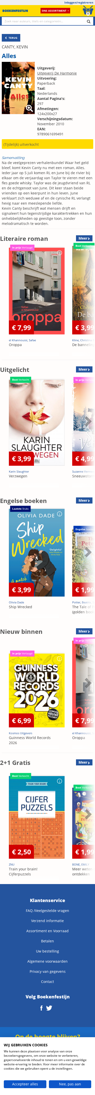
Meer (83, 238)
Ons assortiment (54, 10)
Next (87, 302)
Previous (5, 302)
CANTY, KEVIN (15, 47)
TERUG (12, 38)
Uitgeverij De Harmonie (57, 73)
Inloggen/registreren (78, 2)
